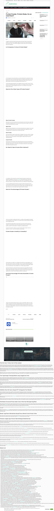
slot (17, 474)
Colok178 (8, 493)
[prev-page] (6, 342)
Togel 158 (10, 503)
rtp (18, 372)
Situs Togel (26, 378)
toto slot (34, 434)
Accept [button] (52, 509)
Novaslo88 (13, 475)
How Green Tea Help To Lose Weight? (28, 319)
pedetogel (14, 478)
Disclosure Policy (36, 360)
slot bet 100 (45, 420)
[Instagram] (44, 0)
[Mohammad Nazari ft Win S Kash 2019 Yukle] (37, 30)
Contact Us (46, 360)
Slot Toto (40, 382)
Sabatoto (33, 453)
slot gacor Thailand (42, 399)
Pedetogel (23, 463)
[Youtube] (47, 0)
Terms (40, 360)
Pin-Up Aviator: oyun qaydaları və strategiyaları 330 (19, 340)
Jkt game (20, 499)
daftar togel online (24, 479)
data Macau (12, 386)
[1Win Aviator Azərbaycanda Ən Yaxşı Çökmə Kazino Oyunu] (10, 336)
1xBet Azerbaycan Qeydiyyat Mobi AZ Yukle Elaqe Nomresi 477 (44, 33)
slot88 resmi (15, 441)
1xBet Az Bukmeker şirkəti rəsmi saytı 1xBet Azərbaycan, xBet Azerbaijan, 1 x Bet (43, 35)
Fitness (8, 10)
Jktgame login (22, 501)
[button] (47, 7)
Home (6, 10)
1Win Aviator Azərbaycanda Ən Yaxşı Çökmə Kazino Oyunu (10, 340)
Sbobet (35, 502)
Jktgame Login (6, 498)
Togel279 (9, 457)
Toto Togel (29, 431)
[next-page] (7, 342)
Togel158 (6, 404)
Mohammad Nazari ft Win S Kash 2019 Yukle (44, 31)
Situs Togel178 (9, 444)
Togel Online (31, 429)
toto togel (20, 426)
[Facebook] (43, 0)
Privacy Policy (43, 360)
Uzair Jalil (13, 322)
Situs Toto (18, 416)
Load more (41, 38)
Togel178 (16, 482)
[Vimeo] (46, 0)
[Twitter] (45, 0)
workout (19, 179)
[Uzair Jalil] (6, 17)
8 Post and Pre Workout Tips (10, 319)
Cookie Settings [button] (47, 509)
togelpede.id (34, 477)
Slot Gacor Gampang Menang (38, 365)
